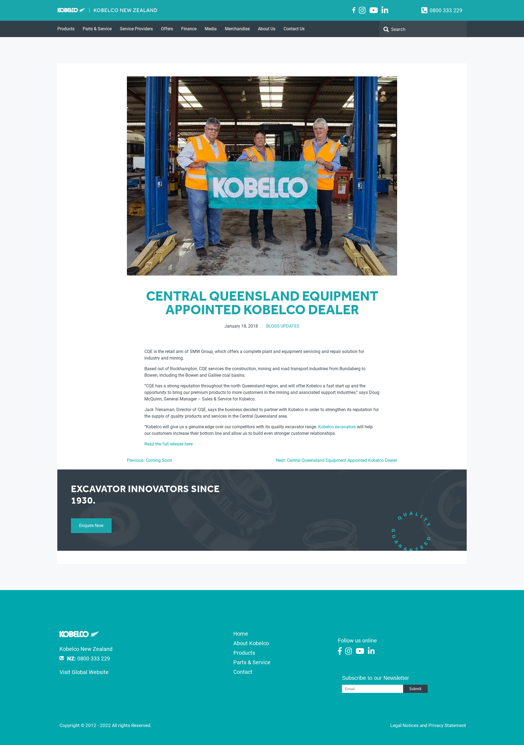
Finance (188, 28)
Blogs (273, 326)
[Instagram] (362, 10)
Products (66, 28)
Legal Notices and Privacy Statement (428, 725)
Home (240, 633)
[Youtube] (373, 10)
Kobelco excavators (337, 426)
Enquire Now (91, 525)
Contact (242, 672)
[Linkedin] (385, 10)
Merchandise (237, 28)
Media (211, 28)
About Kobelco (251, 643)
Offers (167, 28)
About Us (266, 28)
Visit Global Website (84, 672)
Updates (290, 326)
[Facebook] (353, 10)
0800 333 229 (446, 10)
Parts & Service (97, 28)
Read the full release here (168, 444)
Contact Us (294, 28)
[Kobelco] (79, 635)
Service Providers (136, 28)
